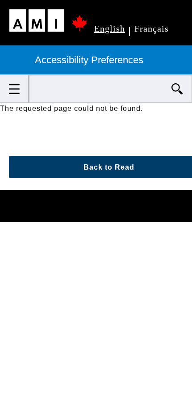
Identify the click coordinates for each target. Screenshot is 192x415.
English (109, 28)
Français (151, 28)
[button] (14, 88)
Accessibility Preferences (90, 59)
